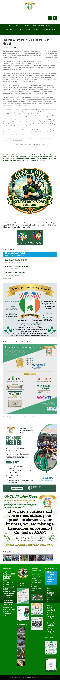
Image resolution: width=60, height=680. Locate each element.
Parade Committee (24, 158)
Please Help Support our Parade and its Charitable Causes (20, 417)
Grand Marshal (26, 156)
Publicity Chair (46, 158)
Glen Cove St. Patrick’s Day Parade (15, 272)
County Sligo (28, 154)
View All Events (7, 278)
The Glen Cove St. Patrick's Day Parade (30, 6)
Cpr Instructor (36, 154)
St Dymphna (25, 160)
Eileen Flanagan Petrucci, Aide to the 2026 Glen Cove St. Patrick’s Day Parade (9, 611)
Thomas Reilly (41, 160)
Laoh (54, 156)
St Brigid (18, 160)
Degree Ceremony (45, 154)
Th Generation (32, 160)
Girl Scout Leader (17, 156)
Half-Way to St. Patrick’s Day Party (15, 253)
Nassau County (14, 158)
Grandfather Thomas (36, 156)
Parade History (13, 153)
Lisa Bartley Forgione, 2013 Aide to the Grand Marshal (26, 41)
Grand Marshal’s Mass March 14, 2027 (16, 260)
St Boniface (13, 160)
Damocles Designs (46, 677)
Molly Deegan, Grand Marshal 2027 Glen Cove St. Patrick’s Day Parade (9, 576)
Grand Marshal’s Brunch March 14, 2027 (17, 266)
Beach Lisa (13, 154)
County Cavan (20, 154)
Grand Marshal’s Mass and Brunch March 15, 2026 (8, 602)
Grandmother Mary (47, 156)
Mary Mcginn (6, 158)
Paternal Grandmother (35, 158)
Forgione (9, 156)
